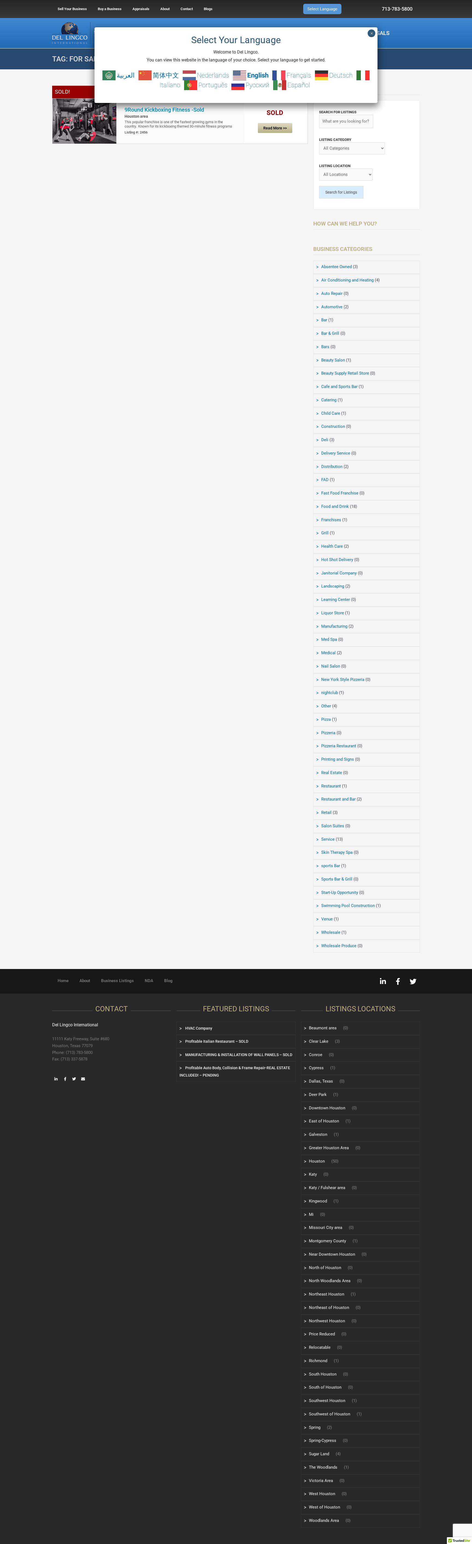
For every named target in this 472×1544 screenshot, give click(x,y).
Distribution (332, 466)
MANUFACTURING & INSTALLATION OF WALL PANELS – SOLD (238, 1055)
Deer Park (318, 1094)
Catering (329, 400)
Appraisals (140, 9)
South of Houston (325, 1387)
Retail (326, 812)
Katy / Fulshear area (327, 1187)
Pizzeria (328, 732)
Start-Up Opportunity (339, 892)
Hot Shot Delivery (337, 559)
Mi (311, 1214)
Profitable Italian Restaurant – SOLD (216, 1041)
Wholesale (330, 932)
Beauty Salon (333, 360)
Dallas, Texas (321, 1081)
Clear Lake (318, 1041)
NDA (149, 980)
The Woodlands (323, 1467)
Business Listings (117, 980)
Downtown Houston (327, 1108)
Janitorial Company (339, 573)
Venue (327, 919)
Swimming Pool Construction (348, 905)
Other (326, 706)
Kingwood (318, 1201)
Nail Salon (330, 666)
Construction (333, 426)
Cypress (316, 1067)
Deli (324, 439)
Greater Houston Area (329, 1147)
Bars (325, 346)
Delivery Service (335, 453)
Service (328, 839)
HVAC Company (198, 1028)
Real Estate (331, 772)
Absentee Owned (336, 266)
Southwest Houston (327, 1400)
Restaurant (331, 786)
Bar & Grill (330, 333)
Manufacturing (334, 626)
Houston (317, 1161)
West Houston (322, 1493)
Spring (314, 1427)
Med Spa (329, 639)
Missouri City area (325, 1227)
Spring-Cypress (322, 1440)
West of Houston (324, 1507)
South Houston (323, 1374)
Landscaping (332, 586)
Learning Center (335, 599)
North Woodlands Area (329, 1280)
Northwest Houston (327, 1320)
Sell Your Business (72, 9)
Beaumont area (323, 1028)
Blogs (208, 9)
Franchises (331, 519)
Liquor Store (332, 613)
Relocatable (320, 1347)
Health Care (332, 546)
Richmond (318, 1360)
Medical (328, 652)
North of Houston (325, 1267)
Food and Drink (335, 506)
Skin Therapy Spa (337, 852)
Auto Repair (332, 293)
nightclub (329, 692)
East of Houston (324, 1121)
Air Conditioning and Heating (347, 280)
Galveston (318, 1134)
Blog (168, 980)
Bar (324, 320)
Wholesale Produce (338, 945)
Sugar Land (319, 1453)
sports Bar (330, 865)
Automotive (332, 306)
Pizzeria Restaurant (338, 745)
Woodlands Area (324, 1520)
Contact (187, 9)
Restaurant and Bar (338, 799)
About (165, 9)
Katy (313, 1174)
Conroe (315, 1054)
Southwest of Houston (329, 1414)
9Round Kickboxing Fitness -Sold (164, 109)
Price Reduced (322, 1334)
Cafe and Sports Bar (339, 386)
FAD (325, 479)
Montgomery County (327, 1240)
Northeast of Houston (329, 1307)
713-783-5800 (397, 9)
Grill (325, 533)
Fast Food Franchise (339, 493)
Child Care (330, 413)
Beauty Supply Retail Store (345, 373)
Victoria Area (321, 1480)
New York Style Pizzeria (342, 679)
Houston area (136, 116)
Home (63, 980)
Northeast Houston (326, 1294)
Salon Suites (332, 825)
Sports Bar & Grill (336, 879)
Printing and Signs (337, 759)
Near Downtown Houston (332, 1254)
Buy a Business (110, 9)
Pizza (326, 719)
